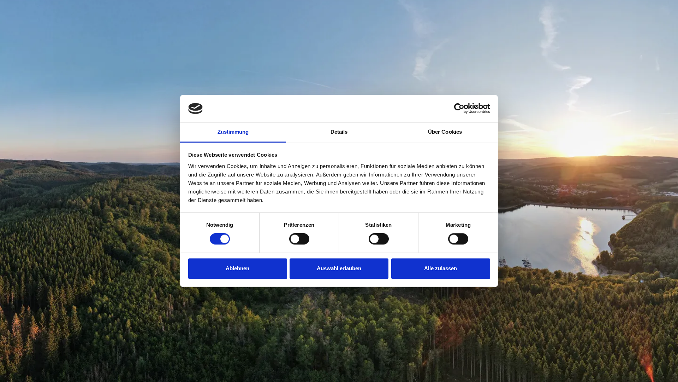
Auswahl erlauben (339, 268)
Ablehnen (237, 268)
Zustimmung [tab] (233, 132)
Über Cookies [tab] (445, 132)
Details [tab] (339, 132)
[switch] (299, 239)
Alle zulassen (440, 268)
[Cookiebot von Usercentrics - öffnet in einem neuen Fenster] (459, 108)
